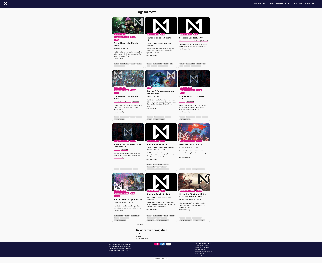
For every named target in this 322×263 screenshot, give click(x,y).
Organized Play (151, 166)
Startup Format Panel (199, 220)
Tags (139, 236)
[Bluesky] (168, 244)
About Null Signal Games (202, 243)
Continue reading (119, 59)
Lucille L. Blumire (184, 147)
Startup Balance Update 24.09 (128, 199)
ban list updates (125, 63)
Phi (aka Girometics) (120, 202)
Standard (154, 66)
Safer (169, 43)
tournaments (151, 169)
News (116, 39)
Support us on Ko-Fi (201, 249)
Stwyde (148, 96)
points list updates (119, 66)
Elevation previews (159, 116)
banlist (166, 215)
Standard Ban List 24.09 (158, 194)
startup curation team (159, 119)
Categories (141, 234)
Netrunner (257, 3)
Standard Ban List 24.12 (158, 144)
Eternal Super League (126, 169)
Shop (295, 3)
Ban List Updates (120, 34)
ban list (117, 63)
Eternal (133, 37)
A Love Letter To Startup (191, 144)
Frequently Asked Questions (203, 251)
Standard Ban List (163, 66)
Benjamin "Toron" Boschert (122, 102)
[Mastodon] (162, 244)
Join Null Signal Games (202, 245)
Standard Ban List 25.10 (191, 38)
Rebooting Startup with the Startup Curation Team (192, 195)
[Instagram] (156, 244)
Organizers (279, 3)
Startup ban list (125, 217)
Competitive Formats (121, 37)
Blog (264, 3)
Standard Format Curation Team (156, 43)
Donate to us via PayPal (202, 247)
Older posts (139, 224)
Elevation (150, 116)
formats (139, 63)
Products (288, 3)
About (301, 3)
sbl (171, 63)
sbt (148, 66)
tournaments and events (163, 169)
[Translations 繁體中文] (313, 3)
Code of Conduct (200, 253)
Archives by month (143, 239)
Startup (150, 119)
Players (271, 3)
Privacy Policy (199, 255)
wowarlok (117, 48)
